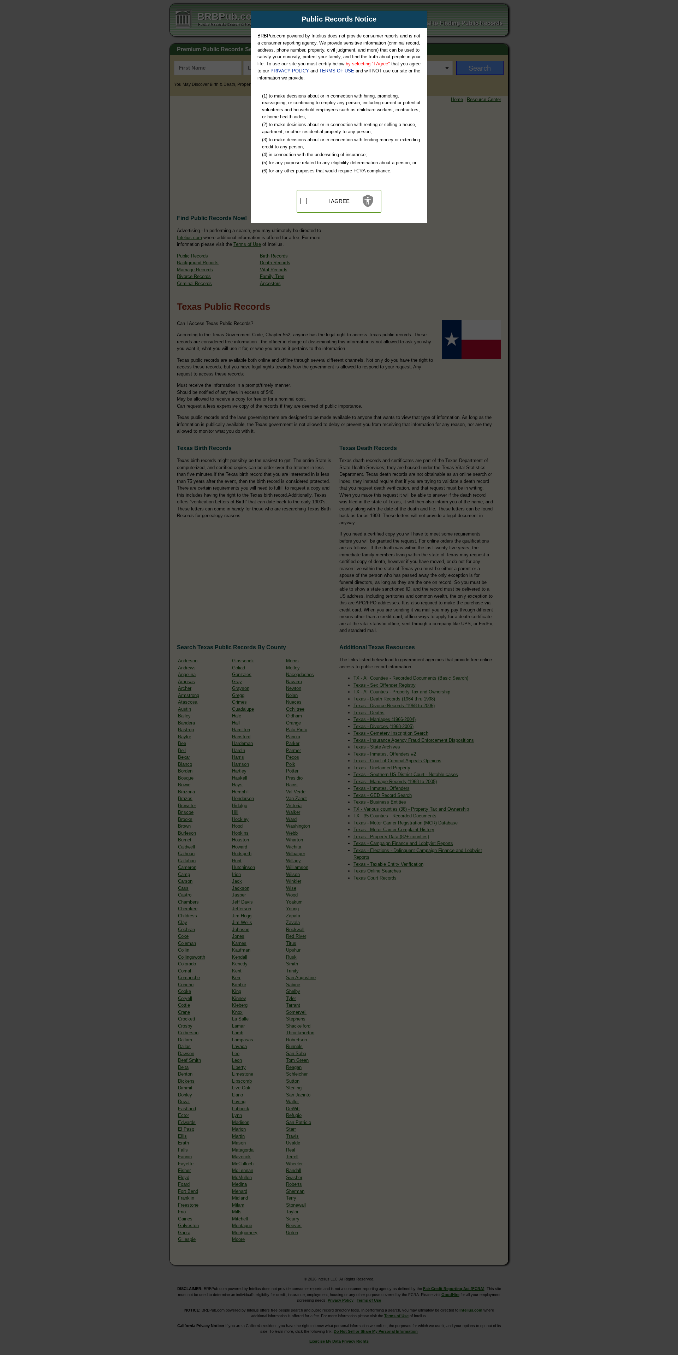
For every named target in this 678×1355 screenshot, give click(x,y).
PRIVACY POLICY (289, 70)
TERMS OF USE (336, 70)
